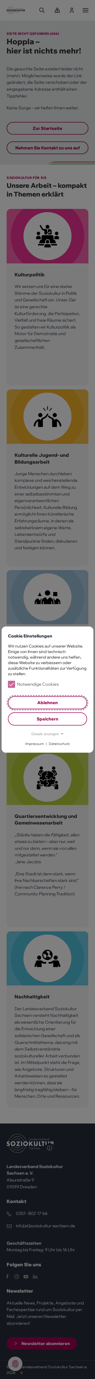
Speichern (47, 719)
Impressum (34, 744)
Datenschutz (59, 744)
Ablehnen (47, 702)
